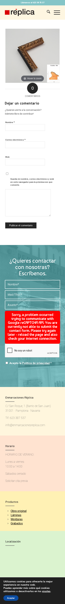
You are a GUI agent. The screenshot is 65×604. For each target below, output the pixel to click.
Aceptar (11, 598)
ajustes (46, 591)
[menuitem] (46, 12)
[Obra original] (8, 511)
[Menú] (55, 12)
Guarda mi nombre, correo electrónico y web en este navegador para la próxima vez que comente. (32, 182)
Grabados (17, 523)
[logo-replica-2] (27, 12)
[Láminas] (8, 515)
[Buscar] (46, 12)
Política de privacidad (36, 363)
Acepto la (30, 363)
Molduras (17, 519)
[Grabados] (8, 523)
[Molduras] (8, 519)
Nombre (10, 122)
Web (7, 157)
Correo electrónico (15, 139)
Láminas (16, 515)
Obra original (19, 511)
